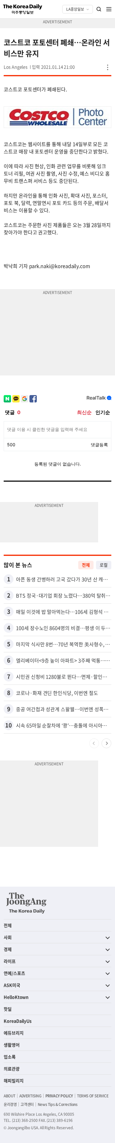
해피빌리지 (14, 1080)
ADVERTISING (30, 1096)
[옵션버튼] (107, 67)
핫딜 (8, 1009)
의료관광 (12, 1069)
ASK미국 (12, 985)
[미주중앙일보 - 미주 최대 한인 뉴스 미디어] (22, 9)
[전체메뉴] (109, 9)
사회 (8, 937)
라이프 (10, 961)
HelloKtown (16, 997)
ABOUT (9, 1096)
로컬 (104, 565)
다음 (106, 743)
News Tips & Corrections (58, 1104)
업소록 (10, 1057)
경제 (8, 949)
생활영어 (12, 1045)
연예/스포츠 (14, 973)
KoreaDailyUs (18, 1021)
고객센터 (27, 1104)
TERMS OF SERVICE (93, 1096)
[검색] (99, 9)
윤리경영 (10, 1104)
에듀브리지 (14, 1033)
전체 (86, 565)
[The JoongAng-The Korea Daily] (26, 903)
